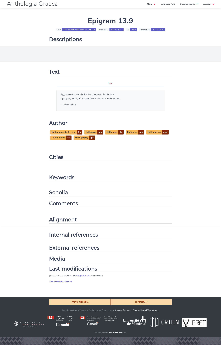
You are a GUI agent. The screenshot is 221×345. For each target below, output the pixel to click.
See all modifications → (60, 282)
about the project (117, 333)
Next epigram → (141, 302)
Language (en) (168, 4)
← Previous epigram (79, 302)
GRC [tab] (110, 83)
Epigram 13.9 (82, 276)
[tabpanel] (110, 100)
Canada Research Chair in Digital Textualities (137, 310)
